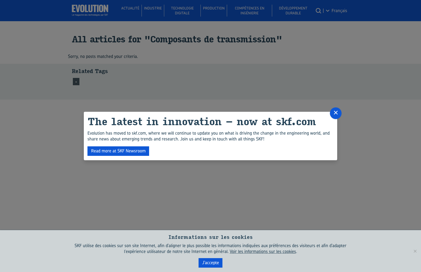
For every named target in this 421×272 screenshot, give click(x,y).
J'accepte (210, 263)
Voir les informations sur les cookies (263, 251)
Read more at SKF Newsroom (118, 151)
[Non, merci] (414, 251)
